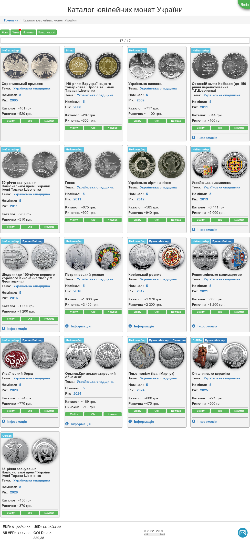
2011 (204, 106)
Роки (5, 32)
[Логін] (244, 4)
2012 (141, 198)
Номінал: (9, 94)
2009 (141, 100)
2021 (204, 290)
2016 (14, 297)
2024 (77, 393)
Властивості (46, 32)
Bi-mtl (69, 50)
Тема (15, 32)
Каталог (8, 108)
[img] (15, 65)
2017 (141, 290)
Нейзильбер (10, 50)
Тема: (6, 88)
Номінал (28, 32)
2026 (14, 492)
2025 (204, 389)
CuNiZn (197, 340)
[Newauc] (49, 121)
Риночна (9, 113)
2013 (204, 198)
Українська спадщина (31, 88)
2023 (14, 389)
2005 (14, 100)
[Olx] (30, 121)
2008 (77, 106)
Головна (11, 20)
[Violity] (11, 121)
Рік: (5, 100)
